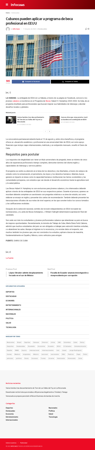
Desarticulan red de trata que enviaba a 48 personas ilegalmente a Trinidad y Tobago (36, 392)
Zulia (80, 358)
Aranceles (10, 342)
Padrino (71, 354)
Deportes (10, 292)
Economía (10, 301)
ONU (63, 354)
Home (8, 13)
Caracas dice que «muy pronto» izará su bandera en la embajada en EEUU (74, 118)
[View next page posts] (49, 131)
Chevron (45, 342)
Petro (85, 354)
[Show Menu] (7, 4)
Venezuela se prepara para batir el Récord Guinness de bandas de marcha (33, 396)
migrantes (26, 354)
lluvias (9, 354)
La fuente (9, 258)
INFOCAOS (14, 446)
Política (9, 318)
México (36, 354)
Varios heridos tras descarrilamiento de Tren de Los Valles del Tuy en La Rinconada (30, 119)
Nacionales (11, 314)
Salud (8, 323)
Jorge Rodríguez (75, 350)
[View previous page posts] (45, 131)
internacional (34, 350)
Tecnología (11, 327)
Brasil (19, 342)
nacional (45, 354)
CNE (59, 342)
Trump (43, 358)
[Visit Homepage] (17, 4)
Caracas (36, 342)
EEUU (59, 346)
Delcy (82, 342)
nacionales (55, 354)
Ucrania (51, 358)
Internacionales (13, 310)
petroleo (10, 358)
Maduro (17, 354)
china (53, 342)
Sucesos (35, 358)
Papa (78, 354)
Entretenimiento (13, 305)
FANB (17, 350)
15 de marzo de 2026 (24, 124)
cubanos (16, 101)
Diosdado (31, 346)
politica (19, 358)
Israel (64, 350)
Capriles (27, 342)
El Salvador (67, 346)
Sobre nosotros (11, 443)
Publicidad (23, 443)
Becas (48, 101)
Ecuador (51, 346)
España (9, 350)
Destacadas (15, 13)
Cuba (75, 342)
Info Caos (16, 29)
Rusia (26, 358)
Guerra (24, 350)
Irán (58, 350)
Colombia (67, 342)
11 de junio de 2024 (29, 29)
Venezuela (71, 358)
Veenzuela (61, 358)
